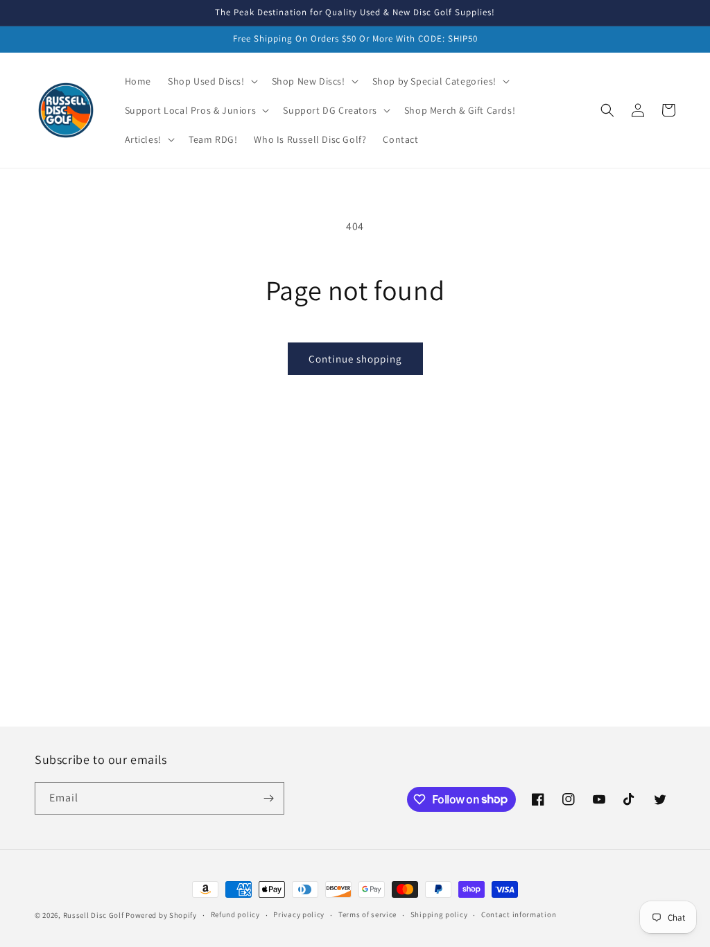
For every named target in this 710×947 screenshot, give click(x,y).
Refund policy (235, 914)
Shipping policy (439, 914)
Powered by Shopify (161, 915)
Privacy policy (298, 914)
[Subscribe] (268, 798)
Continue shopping (355, 358)
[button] (211, 81)
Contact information (518, 914)
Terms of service (367, 914)
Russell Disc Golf (93, 915)
